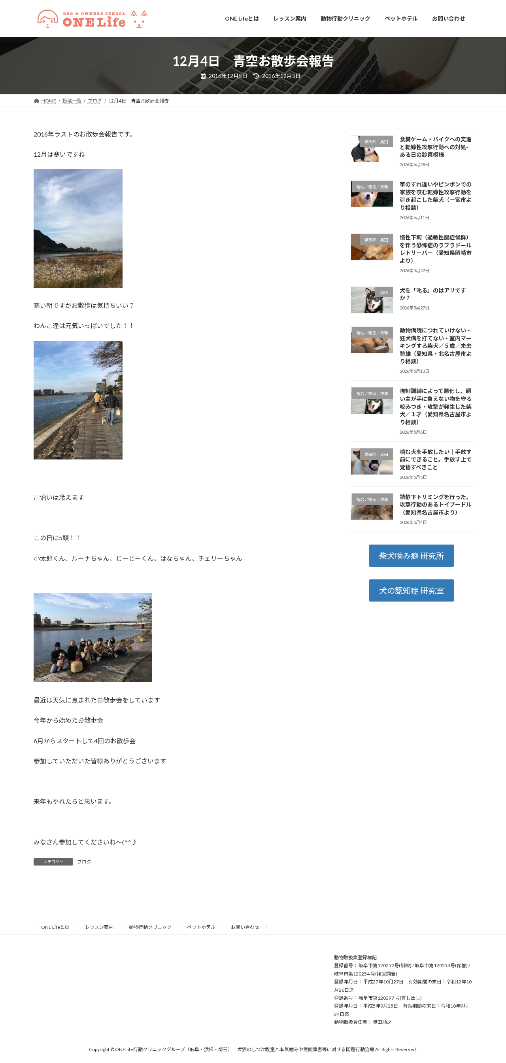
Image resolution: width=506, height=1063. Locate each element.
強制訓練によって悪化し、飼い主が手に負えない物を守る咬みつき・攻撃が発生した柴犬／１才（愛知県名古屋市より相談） (436, 406)
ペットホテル (201, 927)
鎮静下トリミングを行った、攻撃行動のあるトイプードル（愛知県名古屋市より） (436, 504)
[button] (411, 556)
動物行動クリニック (150, 927)
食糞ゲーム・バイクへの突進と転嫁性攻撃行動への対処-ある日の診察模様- (436, 147)
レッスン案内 (99, 927)
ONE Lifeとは (55, 927)
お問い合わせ (245, 927)
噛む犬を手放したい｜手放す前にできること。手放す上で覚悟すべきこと (436, 459)
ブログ (84, 862)
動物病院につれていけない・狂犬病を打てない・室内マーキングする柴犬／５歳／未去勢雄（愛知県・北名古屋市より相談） (436, 345)
